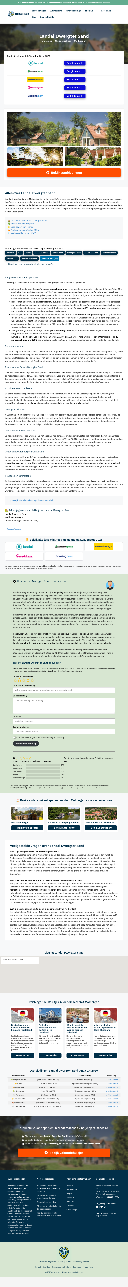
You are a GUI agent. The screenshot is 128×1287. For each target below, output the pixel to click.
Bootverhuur (58, 253)
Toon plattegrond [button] (14, 529)
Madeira (69, 1185)
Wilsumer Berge (19, 822)
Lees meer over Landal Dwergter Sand (29, 220)
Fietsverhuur (12, 258)
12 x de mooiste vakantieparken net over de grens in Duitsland (76, 1029)
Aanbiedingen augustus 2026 (25, 230)
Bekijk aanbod (111, 1080)
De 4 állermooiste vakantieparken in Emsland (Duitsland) (21, 1028)
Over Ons (46, 1267)
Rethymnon (71, 1189)
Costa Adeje (71, 1209)
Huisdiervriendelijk (29, 258)
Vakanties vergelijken (47, 1262)
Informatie (105, 10)
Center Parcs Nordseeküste (99, 822)
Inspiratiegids (47, 17)
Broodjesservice (74, 253)
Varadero (70, 1197)
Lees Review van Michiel (22, 227)
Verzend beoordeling (26, 743)
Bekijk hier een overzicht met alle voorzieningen (31, 264)
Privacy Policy (88, 1267)
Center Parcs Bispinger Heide (63, 822)
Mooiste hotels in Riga (46, 1202)
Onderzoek (56, 1267)
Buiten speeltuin (91, 253)
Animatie (10, 253)
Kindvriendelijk (73, 10)
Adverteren (66, 1267)
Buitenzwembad (109, 253)
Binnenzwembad (41, 253)
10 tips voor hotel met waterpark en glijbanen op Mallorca (48, 1188)
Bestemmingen (39, 10)
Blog (34, 17)
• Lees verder (22, 1055)
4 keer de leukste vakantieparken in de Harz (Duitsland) (105, 1028)
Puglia (69, 1193)
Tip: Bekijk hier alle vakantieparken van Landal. (30, 500)
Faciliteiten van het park (22, 223)
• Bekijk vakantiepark (27, 827)
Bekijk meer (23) (50, 258)
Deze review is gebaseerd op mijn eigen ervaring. (41, 737)
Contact (37, 1267)
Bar (19, 253)
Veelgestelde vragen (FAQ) (23, 233)
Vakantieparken (64, 1262)
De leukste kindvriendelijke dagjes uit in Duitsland (47, 1029)
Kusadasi (70, 1205)
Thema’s (89, 10)
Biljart (28, 253)
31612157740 (113, 1197)
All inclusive (56, 10)
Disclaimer (77, 1267)
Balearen (70, 1201)
